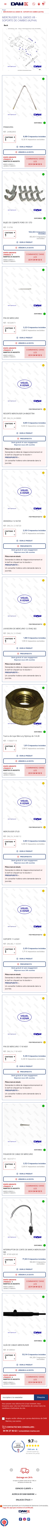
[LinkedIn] (29, 1519)
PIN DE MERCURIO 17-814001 (15, 1046)
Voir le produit (26, 147)
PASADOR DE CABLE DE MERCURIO (18, 1154)
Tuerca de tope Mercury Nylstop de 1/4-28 (21, 736)
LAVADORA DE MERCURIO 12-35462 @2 (19, 628)
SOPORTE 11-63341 (11, 939)
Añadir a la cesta (26, 152)
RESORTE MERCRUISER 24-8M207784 (18, 413)
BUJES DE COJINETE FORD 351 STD (17, 222)
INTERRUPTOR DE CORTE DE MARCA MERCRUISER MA (24, 1250)
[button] (33, 4)
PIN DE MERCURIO (11, 318)
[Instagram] (24, 1519)
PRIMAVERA (8, 127)
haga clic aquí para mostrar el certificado (18, 1508)
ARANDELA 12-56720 (12, 521)
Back (5, 25)
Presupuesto (26, 439)
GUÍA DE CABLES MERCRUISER (16, 1345)
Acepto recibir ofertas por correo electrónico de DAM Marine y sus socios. (26, 1419)
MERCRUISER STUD (11, 831)
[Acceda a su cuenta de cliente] (38, 4)
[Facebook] (20, 1519)
